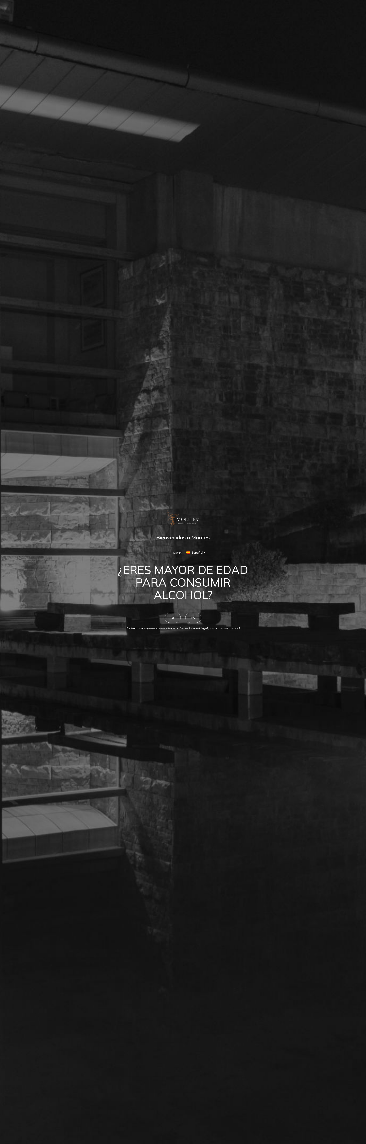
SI (173, 617)
